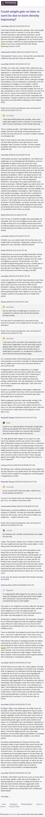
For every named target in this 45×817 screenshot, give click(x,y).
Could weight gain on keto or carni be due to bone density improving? (20, 15)
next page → (5, 796)
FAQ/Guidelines (26, 804)
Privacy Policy (14, 806)
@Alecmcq (9, 443)
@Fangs (38, 455)
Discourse (12, 814)
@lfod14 (13, 512)
